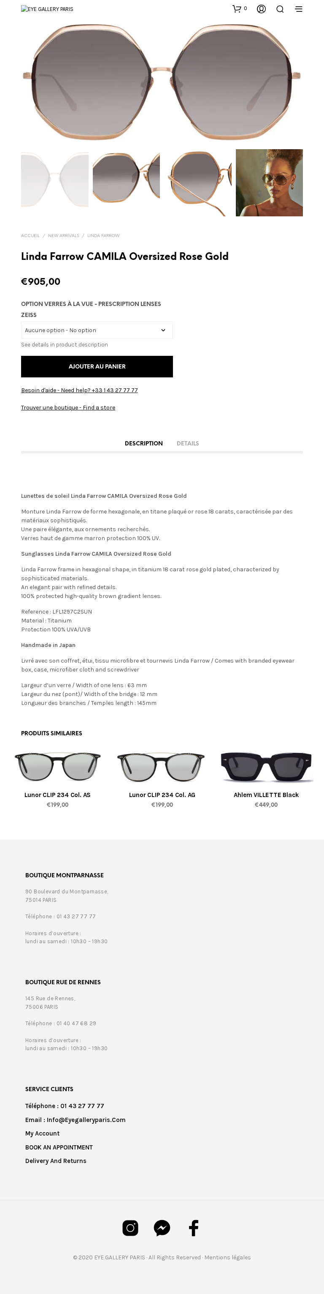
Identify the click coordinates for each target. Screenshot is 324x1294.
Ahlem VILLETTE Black (266, 795)
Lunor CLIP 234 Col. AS (57, 795)
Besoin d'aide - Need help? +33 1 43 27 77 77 (79, 390)
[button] (239, 8)
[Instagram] (130, 1228)
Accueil (30, 236)
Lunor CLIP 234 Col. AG (162, 795)
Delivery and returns (55, 1161)
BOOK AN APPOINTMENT (59, 1147)
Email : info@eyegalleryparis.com (75, 1120)
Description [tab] (144, 444)
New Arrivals (63, 236)
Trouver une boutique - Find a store (68, 407)
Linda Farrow (103, 236)
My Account (42, 1133)
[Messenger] (162, 1228)
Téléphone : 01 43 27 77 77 (64, 1106)
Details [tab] (188, 444)
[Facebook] (193, 1228)
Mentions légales (227, 1257)
